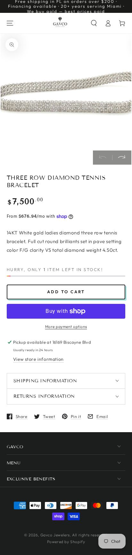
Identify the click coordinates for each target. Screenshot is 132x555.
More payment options (66, 326)
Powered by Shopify (66, 541)
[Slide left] (102, 157)
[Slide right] (121, 157)
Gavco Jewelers (55, 534)
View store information (38, 359)
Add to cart (66, 291)
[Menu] (10, 23)
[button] (94, 23)
